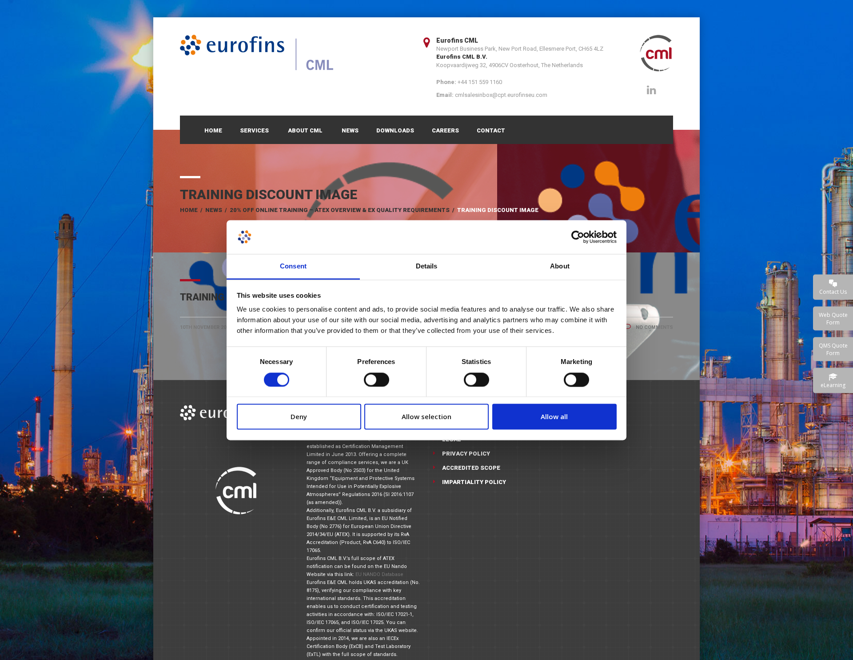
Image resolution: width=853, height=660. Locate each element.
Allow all (554, 416)
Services (254, 130)
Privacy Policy (466, 453)
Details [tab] (427, 266)
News (350, 130)
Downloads (395, 130)
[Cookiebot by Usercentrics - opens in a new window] (578, 237)
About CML (305, 130)
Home (213, 130)
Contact (491, 130)
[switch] (376, 379)
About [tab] (560, 266)
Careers (445, 130)
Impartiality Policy (474, 482)
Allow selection (426, 416)
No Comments (653, 327)
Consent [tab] (293, 266)
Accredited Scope (471, 467)
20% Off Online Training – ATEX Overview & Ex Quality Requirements (340, 210)
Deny (299, 416)
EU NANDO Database (379, 574)
